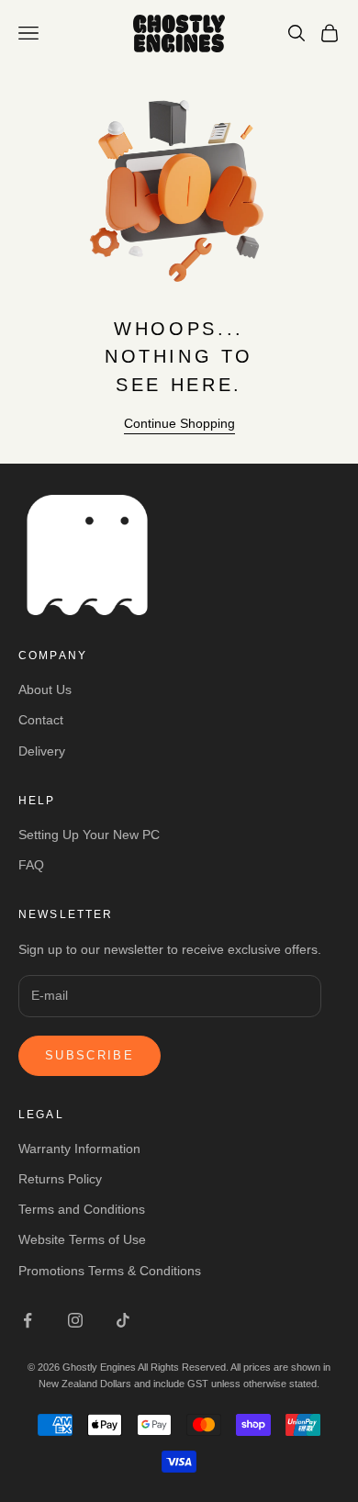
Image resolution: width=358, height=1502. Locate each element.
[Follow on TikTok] (123, 1320)
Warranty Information (79, 1148)
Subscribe (89, 1055)
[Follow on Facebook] (27, 1320)
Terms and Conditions (81, 1209)
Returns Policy (60, 1178)
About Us (45, 689)
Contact (40, 719)
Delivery (41, 751)
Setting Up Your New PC (89, 834)
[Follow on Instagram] (75, 1320)
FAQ (31, 864)
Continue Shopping (179, 423)
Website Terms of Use (82, 1239)
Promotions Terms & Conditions (109, 1270)
